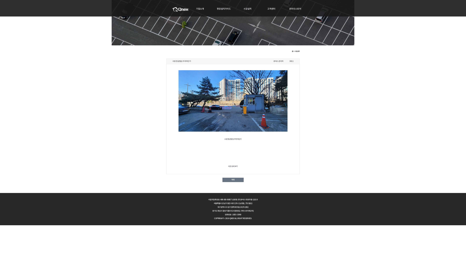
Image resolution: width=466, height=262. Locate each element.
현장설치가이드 (224, 9)
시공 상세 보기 (233, 166)
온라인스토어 (295, 9)
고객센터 (271, 9)
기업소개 (200, 9)
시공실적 (247, 9)
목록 (233, 180)
